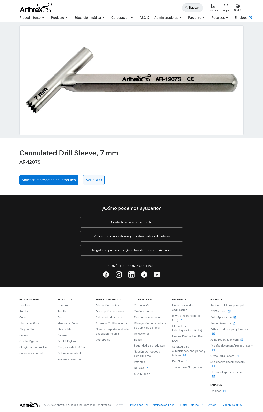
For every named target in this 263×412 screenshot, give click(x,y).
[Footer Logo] (29, 404)
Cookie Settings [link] (232, 405)
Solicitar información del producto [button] (49, 180)
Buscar (192, 7)
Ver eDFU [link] (94, 180)
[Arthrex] (35, 7)
